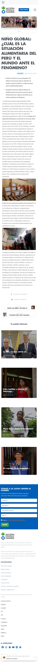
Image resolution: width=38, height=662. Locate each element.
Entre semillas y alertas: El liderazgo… (15, 390)
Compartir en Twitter (20, 299)
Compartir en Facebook (20, 294)
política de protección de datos (16, 520)
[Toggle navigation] (3, 2)
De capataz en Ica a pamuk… (16, 468)
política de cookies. (11, 658)
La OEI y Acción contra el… (15, 352)
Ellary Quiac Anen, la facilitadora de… (18, 430)
